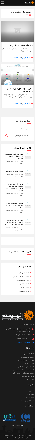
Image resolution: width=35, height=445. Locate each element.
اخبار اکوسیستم (24, 273)
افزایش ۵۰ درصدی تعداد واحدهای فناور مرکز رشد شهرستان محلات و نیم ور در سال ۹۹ (14, 187)
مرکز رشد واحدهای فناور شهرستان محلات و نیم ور (20, 90)
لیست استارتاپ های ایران (26, 367)
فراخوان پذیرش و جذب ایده (14, 171)
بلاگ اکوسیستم (24, 291)
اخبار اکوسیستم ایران (27, 354)
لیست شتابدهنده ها (27, 357)
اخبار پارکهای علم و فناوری (21, 276)
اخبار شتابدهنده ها (23, 280)
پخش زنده (30, 379)
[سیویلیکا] (25, 418)
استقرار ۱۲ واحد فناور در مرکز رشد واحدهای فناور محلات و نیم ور (14, 205)
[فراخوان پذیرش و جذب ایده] (28, 173)
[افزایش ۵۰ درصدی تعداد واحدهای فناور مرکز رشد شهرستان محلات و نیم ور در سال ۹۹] (28, 186)
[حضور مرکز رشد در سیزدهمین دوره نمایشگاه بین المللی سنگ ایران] (28, 156)
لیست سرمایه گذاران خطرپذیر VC (23, 373)
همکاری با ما (30, 397)
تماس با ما (30, 394)
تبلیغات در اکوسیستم (27, 401)
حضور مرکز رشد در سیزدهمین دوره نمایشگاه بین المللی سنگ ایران (14, 156)
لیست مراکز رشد (29, 363)
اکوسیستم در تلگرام (24, 342)
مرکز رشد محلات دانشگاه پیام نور (20, 45)
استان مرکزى (26, 57)
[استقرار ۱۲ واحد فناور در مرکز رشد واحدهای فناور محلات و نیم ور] (28, 205)
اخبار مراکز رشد (24, 287)
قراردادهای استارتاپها (27, 376)
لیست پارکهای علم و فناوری (25, 360)
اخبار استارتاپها (24, 284)
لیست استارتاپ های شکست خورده (23, 370)
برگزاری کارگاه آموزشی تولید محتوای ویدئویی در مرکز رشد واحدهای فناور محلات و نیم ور (14, 222)
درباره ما (31, 391)
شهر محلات (17, 57)
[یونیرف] (9, 418)
